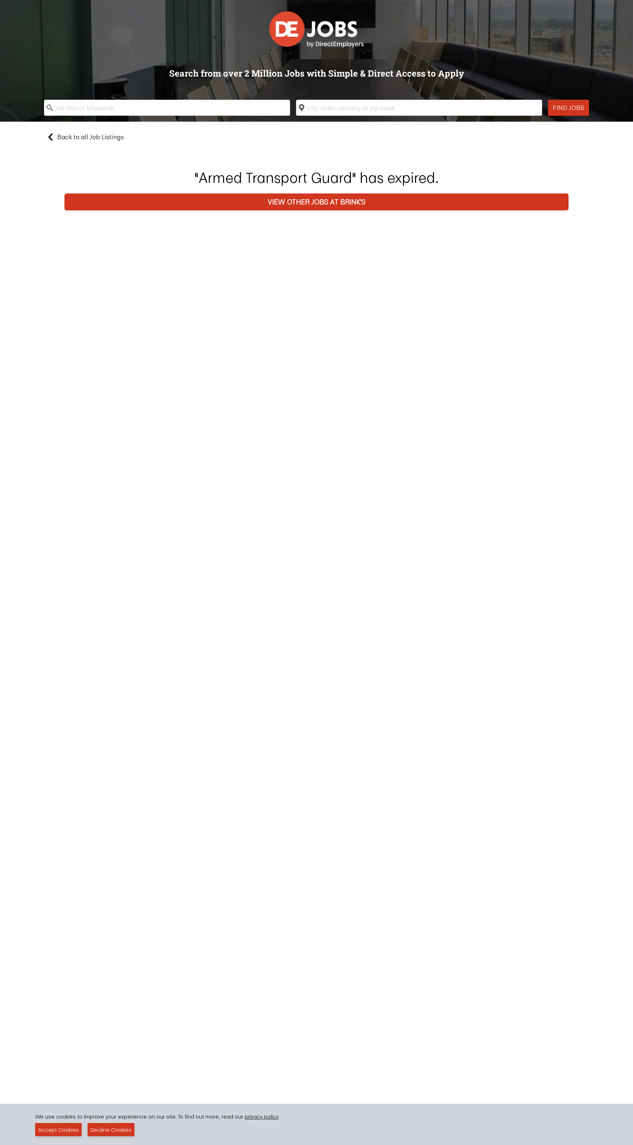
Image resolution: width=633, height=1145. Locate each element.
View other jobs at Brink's (317, 201)
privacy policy (262, 1116)
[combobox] (167, 108)
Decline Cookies (111, 1130)
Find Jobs (568, 107)
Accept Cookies (58, 1130)
